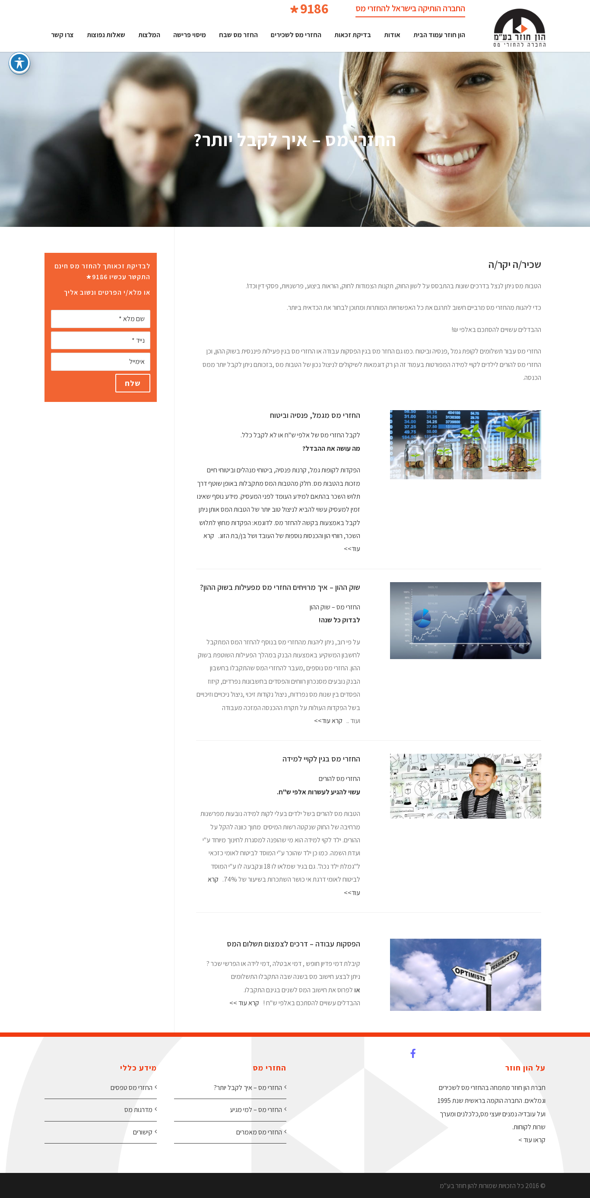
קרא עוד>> (328, 720)
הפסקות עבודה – (335, 944)
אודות (392, 34)
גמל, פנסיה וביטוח (297, 415)
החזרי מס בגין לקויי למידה (321, 759)
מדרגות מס (138, 1109)
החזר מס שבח (238, 34)
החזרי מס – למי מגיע (256, 1109)
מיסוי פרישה (189, 34)
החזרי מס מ (342, 415)
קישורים (142, 1132)
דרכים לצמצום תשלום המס (267, 944)
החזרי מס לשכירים (296, 34)
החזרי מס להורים (339, 778)
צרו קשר (62, 34)
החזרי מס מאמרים (259, 1132)
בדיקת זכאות (352, 34)
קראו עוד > (532, 1139)
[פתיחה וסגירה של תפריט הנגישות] (19, 62)
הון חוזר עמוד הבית (439, 34)
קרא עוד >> (244, 1002)
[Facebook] (407, 1057)
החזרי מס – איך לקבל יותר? (248, 1087)
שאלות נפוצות (106, 34)
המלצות (149, 34)
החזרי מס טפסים (131, 1087)
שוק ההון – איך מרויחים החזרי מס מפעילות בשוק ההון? (280, 587)
